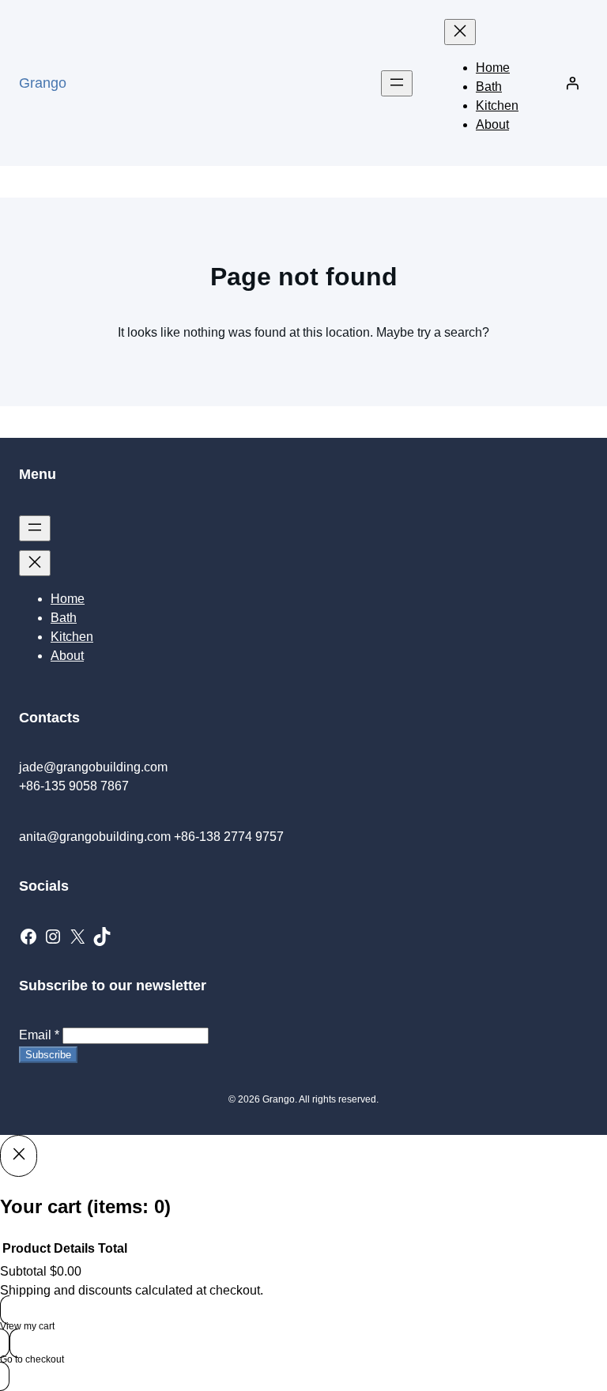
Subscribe (48, 1055)
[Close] (18, 1155)
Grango (42, 83)
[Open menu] (397, 83)
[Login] (572, 83)
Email (39, 1035)
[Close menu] (460, 32)
